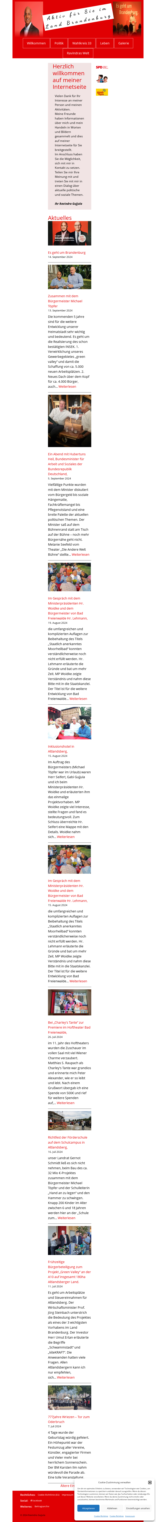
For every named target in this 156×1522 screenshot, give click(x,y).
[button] (149, 1482)
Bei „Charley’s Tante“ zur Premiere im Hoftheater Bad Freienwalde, (69, 1027)
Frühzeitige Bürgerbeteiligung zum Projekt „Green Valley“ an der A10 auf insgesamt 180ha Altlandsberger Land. (69, 1272)
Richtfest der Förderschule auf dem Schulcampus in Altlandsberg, (67, 1142)
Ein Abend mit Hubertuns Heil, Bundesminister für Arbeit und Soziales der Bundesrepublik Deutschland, (67, 464)
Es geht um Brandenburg (67, 252)
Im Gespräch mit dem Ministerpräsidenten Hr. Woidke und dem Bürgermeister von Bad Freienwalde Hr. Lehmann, (68, 608)
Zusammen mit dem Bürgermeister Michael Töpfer (65, 301)
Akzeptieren (88, 1508)
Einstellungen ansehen (138, 1508)
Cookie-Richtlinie (101, 1516)
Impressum (130, 1516)
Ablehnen (112, 1508)
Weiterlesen (67, 386)
